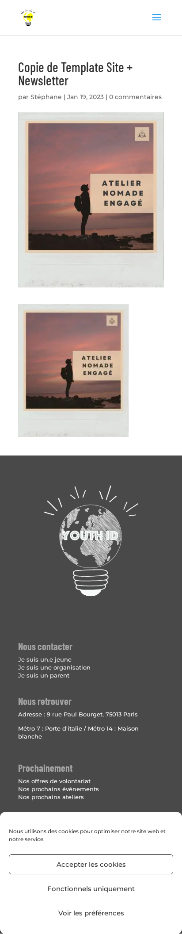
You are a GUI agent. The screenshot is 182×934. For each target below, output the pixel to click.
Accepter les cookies (91, 864)
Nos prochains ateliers (51, 796)
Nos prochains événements (58, 788)
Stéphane (46, 97)
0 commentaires (135, 97)
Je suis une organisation (54, 667)
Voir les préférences (91, 913)
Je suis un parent (43, 675)
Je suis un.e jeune (45, 659)
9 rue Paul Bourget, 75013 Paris (92, 714)
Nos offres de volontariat (54, 781)
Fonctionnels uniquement (91, 888)
